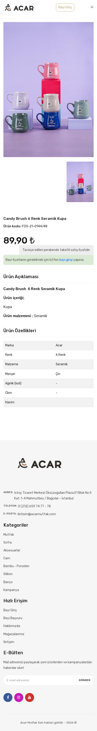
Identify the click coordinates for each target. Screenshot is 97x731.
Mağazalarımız (13, 634)
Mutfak (8, 535)
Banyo (8, 582)
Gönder (84, 680)
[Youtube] (29, 697)
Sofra (7, 542)
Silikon (8, 574)
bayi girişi (66, 260)
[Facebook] (7, 697)
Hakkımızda (11, 626)
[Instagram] (18, 697)
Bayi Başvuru (12, 618)
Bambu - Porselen (16, 566)
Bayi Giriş (65, 7)
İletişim (8, 642)
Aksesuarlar (11, 550)
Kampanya (11, 590)
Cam (6, 558)
